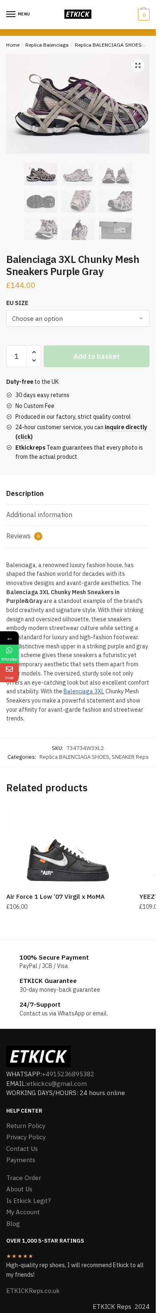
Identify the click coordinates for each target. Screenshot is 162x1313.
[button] (138, 65)
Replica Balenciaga (47, 45)
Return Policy (25, 1126)
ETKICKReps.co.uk (33, 1291)
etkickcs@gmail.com (57, 1084)
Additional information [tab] (39, 514)
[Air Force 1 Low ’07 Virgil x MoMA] (66, 846)
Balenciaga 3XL (84, 691)
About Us (19, 1189)
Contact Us (22, 1149)
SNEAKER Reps (130, 756)
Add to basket (97, 356)
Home (13, 45)
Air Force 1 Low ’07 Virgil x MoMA (55, 896)
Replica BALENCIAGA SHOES (108, 45)
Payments (20, 1160)
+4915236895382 (68, 1074)
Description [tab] (25, 493)
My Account (23, 1212)
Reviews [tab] (22, 536)
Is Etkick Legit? (28, 1201)
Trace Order (23, 1178)
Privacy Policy (26, 1137)
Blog (13, 1224)
